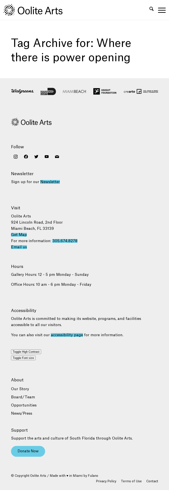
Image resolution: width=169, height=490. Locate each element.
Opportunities (24, 405)
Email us (19, 247)
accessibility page (67, 335)
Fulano (93, 475)
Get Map (19, 235)
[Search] (149, 10)
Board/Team (23, 397)
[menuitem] (149, 10)
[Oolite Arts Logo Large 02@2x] (35, 10)
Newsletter (50, 182)
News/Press (21, 413)
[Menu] (160, 10)
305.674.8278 (64, 241)
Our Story (20, 389)
